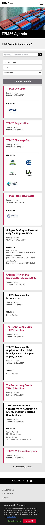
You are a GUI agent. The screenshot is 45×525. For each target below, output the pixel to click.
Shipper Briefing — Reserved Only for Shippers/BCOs (22, 232)
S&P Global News (7, 494)
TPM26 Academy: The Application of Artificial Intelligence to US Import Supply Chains (20, 351)
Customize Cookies (14, 521)
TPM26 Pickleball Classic (20, 195)
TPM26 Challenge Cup (18, 140)
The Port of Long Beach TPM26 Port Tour (19, 328)
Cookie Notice (11, 517)
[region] (22, 513)
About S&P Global (8, 490)
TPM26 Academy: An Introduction (17, 296)
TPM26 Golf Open (15, 88)
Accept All (29, 521)
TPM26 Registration (17, 123)
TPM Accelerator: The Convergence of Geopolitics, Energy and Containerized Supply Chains (21, 410)
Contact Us (5, 497)
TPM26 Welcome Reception (21, 451)
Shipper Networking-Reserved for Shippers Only (21, 276)
